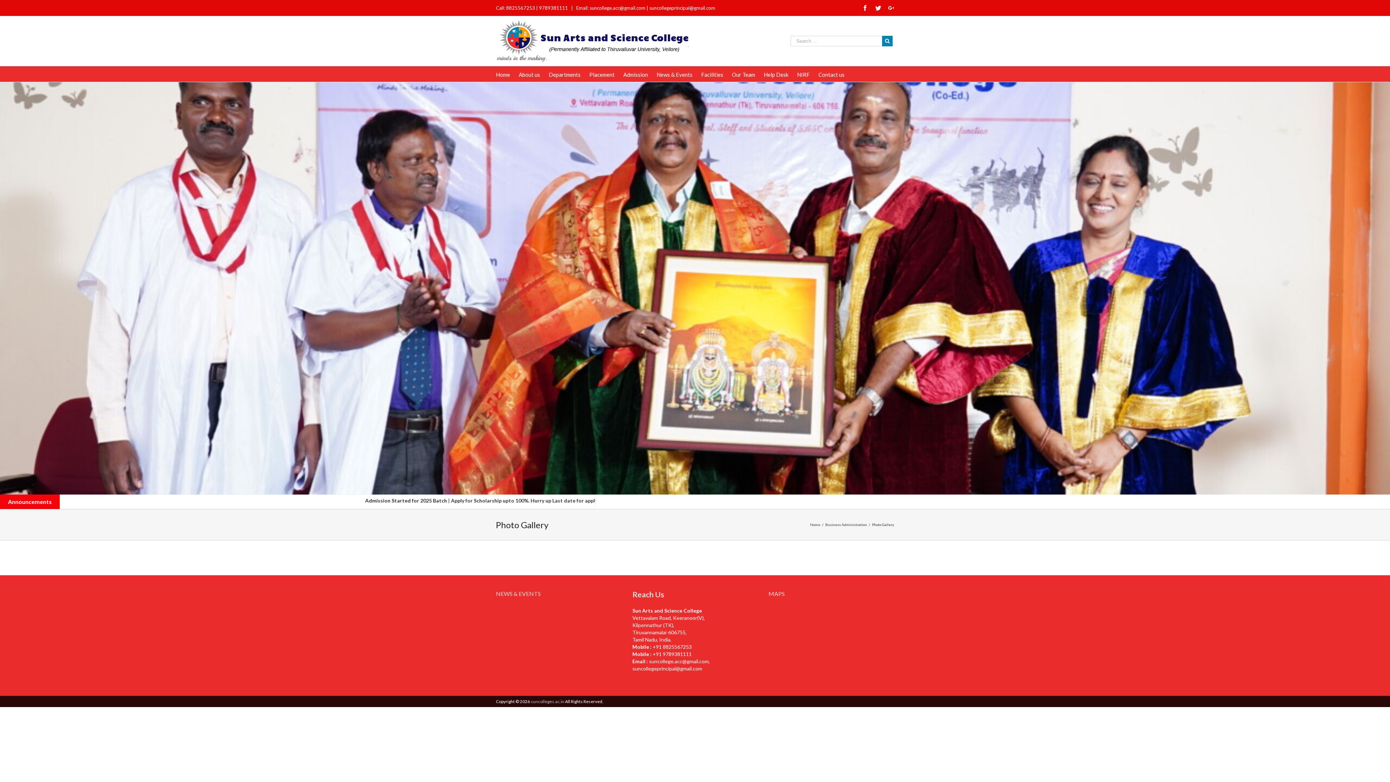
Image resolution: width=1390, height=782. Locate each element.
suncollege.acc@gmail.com (679, 661)
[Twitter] (878, 8)
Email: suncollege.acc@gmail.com (610, 8)
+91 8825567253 (672, 647)
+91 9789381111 (672, 654)
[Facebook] (865, 8)
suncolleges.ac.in (547, 701)
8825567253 (521, 8)
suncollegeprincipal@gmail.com (682, 8)
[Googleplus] (891, 8)
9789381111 (554, 8)
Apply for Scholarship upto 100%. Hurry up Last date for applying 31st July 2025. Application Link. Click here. (442, 500)
